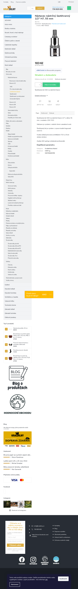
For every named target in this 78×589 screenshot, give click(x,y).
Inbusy (10, 165)
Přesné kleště (11, 153)
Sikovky (10, 141)
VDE (11, 87)
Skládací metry (12, 200)
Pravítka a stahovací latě (14, 205)
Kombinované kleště (13, 156)
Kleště (7, 131)
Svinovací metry (12, 186)
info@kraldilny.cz (39, 526)
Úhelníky (10, 191)
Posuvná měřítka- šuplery (15, 195)
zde (46, 580)
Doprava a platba (21, 2)
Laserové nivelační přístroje (15, 203)
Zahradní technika (10, 313)
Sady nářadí (9, 233)
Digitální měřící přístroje (14, 198)
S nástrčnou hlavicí (15, 91)
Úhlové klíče (11, 163)
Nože (7, 209)
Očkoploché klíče (12, 167)
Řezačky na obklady (11, 228)
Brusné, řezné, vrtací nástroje (14, 33)
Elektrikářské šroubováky (15, 251)
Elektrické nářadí (10, 49)
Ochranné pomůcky (11, 57)
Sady (9, 113)
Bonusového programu (54, 70)
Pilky (7, 123)
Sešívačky (8, 238)
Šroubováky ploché (13, 244)
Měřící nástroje (10, 182)
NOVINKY (8, 20)
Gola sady (9, 74)
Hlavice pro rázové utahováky (17, 81)
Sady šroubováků (13, 253)
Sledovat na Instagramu (19, 510)
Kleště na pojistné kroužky (15, 136)
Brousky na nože (10, 72)
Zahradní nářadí (10, 309)
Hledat (39, 8)
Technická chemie (10, 305)
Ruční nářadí (8, 65)
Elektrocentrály (10, 53)
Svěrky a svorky (10, 235)
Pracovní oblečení (10, 61)
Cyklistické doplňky (11, 45)
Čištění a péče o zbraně (12, 41)
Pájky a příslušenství (11, 226)
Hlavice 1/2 (12, 83)
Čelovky (10, 265)
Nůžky (9, 149)
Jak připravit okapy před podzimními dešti (16, 427)
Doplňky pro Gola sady (14, 118)
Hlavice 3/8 (12, 104)
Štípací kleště (11, 134)
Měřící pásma (11, 188)
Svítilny (8, 261)
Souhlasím (63, 579)
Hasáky (10, 151)
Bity (7, 69)
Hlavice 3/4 (12, 107)
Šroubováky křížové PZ (14, 248)
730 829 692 (38, 529)
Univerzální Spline (15, 99)
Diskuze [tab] (51, 113)
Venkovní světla (12, 274)
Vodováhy (11, 193)
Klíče (7, 159)
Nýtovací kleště (10, 213)
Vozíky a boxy (10, 280)
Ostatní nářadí (10, 216)
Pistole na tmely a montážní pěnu (15, 223)
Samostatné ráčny (13, 110)
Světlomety (11, 272)
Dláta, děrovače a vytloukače (14, 121)
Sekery (8, 218)
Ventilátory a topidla (11, 297)
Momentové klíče (12, 115)
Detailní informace (40, 96)
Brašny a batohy (10, 28)
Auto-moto (8, 24)
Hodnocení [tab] (44, 113)
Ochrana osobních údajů (62, 540)
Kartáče (8, 126)
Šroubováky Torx (12, 256)
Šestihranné (13, 94)
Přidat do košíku (50, 85)
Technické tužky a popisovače (14, 278)
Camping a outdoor (11, 37)
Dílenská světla (12, 267)
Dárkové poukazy (10, 317)
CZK (59, 2)
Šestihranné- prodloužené (17, 96)
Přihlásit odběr (15, 545)
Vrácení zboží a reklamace (62, 537)
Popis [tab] (37, 113)
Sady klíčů (12, 171)
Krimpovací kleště (13, 146)
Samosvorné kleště (13, 139)
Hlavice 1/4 (12, 102)
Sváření (7, 285)
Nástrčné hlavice (12, 77)
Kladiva (8, 128)
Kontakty (6, 2)
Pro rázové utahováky (16, 89)
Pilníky (8, 221)
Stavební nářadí (10, 289)
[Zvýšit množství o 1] (42, 84)
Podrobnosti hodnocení (59, 24)
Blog (12, 2)
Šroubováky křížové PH (14, 246)
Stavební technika (10, 293)
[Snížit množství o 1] (42, 86)
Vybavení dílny (9, 301)
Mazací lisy (9, 180)
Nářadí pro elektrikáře (12, 211)
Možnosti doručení (60, 79)
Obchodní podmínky (60, 534)
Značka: (42, 25)
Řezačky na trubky (11, 230)
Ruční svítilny (11, 270)
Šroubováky (9, 240)
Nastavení (14, 584)
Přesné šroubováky (13, 258)
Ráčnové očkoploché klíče (15, 174)
